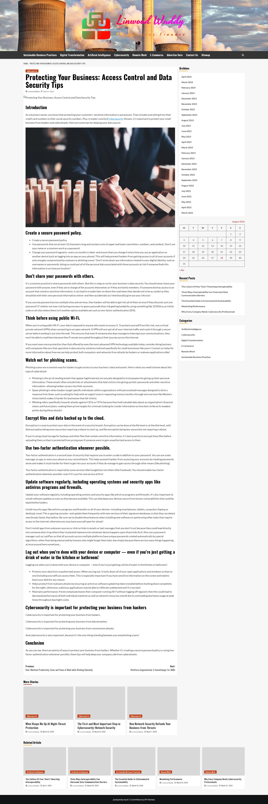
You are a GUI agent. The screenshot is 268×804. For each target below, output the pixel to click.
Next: (153, 668)
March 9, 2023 (48, 91)
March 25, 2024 (48, 731)
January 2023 (188, 158)
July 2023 (186, 125)
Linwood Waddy (34, 91)
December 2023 (189, 98)
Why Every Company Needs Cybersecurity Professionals (208, 311)
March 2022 (187, 213)
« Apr (181, 269)
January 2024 (188, 93)
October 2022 (188, 174)
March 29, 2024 (182, 782)
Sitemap (205, 55)
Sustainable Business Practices (40, 55)
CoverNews (135, 799)
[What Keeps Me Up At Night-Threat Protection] (48, 703)
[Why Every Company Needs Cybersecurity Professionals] (223, 761)
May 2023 (186, 136)
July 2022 (186, 191)
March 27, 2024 (227, 785)
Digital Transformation (72, 55)
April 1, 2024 (47, 785)
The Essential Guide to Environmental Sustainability (206, 301)
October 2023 (188, 109)
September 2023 (189, 115)
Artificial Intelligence (99, 55)
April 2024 (186, 76)
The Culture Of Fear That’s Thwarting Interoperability (206, 286)
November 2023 (189, 104)
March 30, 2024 (93, 785)
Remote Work (139, 55)
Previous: (59, 668)
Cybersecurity (121, 55)
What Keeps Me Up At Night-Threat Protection (46, 726)
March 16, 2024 (100, 731)
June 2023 (186, 131)
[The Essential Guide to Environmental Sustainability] (134, 761)
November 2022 (189, 169)
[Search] (243, 55)
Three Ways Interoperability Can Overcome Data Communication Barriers (204, 294)
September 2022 (189, 180)
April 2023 (186, 142)
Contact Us (192, 55)
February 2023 (188, 153)
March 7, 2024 (152, 731)
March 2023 (187, 147)
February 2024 (188, 87)
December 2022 (189, 164)
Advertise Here (175, 55)
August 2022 (187, 185)
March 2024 (187, 82)
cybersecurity (116, 118)
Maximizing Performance (193, 306)
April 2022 (186, 207)
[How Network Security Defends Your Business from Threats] (152, 703)
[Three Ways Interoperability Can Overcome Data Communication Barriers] (89, 761)
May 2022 (186, 202)
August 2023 (187, 120)
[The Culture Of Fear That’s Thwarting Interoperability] (44, 761)
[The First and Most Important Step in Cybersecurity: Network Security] (100, 703)
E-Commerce (156, 55)
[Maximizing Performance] (178, 761)
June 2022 (186, 196)
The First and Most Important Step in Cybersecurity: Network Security (98, 726)
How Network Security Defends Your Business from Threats (150, 726)
